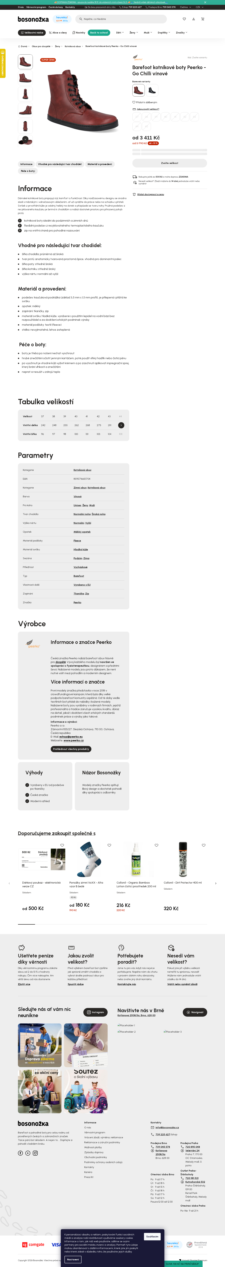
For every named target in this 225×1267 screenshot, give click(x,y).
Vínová (77, 496)
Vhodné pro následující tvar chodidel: (60, 164)
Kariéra (88, 1172)
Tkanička (79, 593)
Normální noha (82, 514)
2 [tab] (43, 924)
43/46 (73, 897)
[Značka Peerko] (143, 57)
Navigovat (197, 1012)
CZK (198, 7)
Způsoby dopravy (93, 1152)
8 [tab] (146, 924)
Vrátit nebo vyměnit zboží (182, 984)
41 (175, 117)
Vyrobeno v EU (82, 584)
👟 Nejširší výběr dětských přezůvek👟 (149, 2)
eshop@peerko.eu (71, 736)
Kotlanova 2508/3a (161, 1152)
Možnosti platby (93, 1147)
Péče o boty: (27, 170)
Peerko (77, 602)
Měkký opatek (82, 531)
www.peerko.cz (74, 740)
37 (137, 117)
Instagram (98, 1012)
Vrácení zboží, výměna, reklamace (103, 1137)
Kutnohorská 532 (195, 1181)
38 (146, 117)
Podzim (78, 558)
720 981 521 (192, 1178)
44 (136, 126)
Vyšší (88, 522)
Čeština (184, 7)
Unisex (77, 505)
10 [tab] (181, 924)
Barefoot (79, 575)
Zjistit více (24, 984)
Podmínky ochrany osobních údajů (103, 1162)
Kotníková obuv (82, 470)
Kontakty (70, 7)
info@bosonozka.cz (167, 1127)
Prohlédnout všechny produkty (71, 749)
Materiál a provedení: (100, 164)
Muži (92, 505)
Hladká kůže (81, 549)
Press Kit (88, 1177)
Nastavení (73, 1259)
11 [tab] (198, 924)
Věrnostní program (36, 7)
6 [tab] (112, 924)
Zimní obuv (80, 487)
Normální (79, 522)
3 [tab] (60, 924)
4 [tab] (78, 924)
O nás (21, 7)
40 (165, 117)
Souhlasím (152, 1236)
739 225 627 (135, 7)
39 (156, 117)
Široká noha (98, 514)
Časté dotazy (56, 7)
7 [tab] (129, 924)
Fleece (77, 540)
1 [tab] (26, 924)
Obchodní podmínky (95, 1157)
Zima (86, 558)
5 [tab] (95, 924)
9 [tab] (164, 924)
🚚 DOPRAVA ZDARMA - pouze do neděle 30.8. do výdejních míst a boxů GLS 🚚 (92, 2)
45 (146, 126)
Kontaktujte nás (127, 984)
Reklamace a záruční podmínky (102, 1142)
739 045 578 (169, 7)
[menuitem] (32, 33)
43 (194, 117)
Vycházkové (81, 567)
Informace (26, 164)
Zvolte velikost (169, 163)
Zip (87, 593)
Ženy (85, 505)
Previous (9, 883)
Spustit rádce (76, 984)
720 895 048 (192, 1146)
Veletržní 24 (192, 1150)
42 (184, 117)
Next (121, 425)
